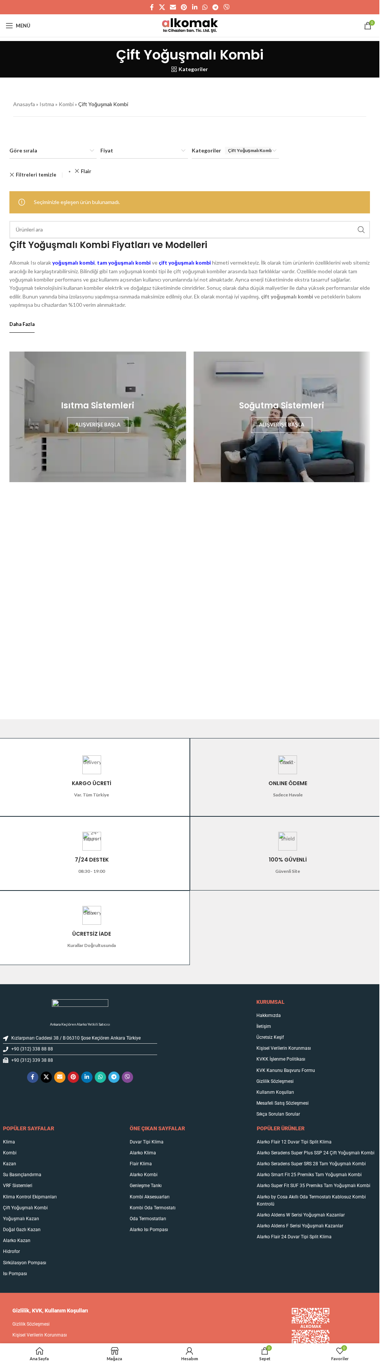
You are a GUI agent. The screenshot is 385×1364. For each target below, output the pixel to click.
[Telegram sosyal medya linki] (215, 7)
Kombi (66, 104)
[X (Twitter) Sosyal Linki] (161, 7)
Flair (86, 171)
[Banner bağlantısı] (97, 417)
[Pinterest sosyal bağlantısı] (184, 7)
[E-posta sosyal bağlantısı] (172, 7)
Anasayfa (24, 104)
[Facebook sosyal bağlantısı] (151, 7)
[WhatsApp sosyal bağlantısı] (205, 7)
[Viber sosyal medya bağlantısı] (226, 7)
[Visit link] (80, 1006)
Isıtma (46, 104)
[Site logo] (190, 25)
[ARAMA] (361, 229)
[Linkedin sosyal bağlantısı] (194, 7)
